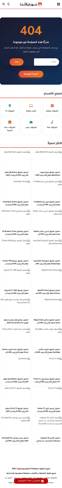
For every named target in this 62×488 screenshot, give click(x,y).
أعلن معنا (12, 483)
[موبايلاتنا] (31, 4)
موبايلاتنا (21, 469)
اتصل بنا (8, 478)
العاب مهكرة (27, 478)
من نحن (17, 478)
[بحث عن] (3, 5)
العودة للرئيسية (31, 74)
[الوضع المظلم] (8, 5)
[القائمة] (58, 5)
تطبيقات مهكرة (51, 478)
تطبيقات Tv (38, 478)
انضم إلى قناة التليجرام (29, 481)
